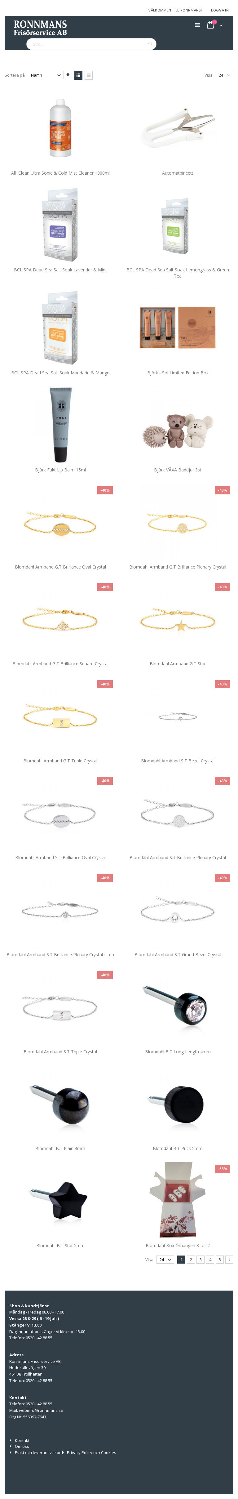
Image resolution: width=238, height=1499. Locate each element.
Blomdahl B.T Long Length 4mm (178, 1052)
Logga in (220, 10)
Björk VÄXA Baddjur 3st (177, 470)
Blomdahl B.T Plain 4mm (60, 1148)
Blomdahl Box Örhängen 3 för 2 (178, 1245)
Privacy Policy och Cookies (91, 1452)
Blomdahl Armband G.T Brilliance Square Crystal (60, 664)
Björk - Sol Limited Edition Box (178, 373)
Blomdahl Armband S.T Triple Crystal (60, 1052)
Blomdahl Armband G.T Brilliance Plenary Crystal (177, 567)
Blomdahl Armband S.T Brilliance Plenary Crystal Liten (60, 954)
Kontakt (22, 1440)
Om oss (22, 1446)
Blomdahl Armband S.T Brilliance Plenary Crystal (178, 857)
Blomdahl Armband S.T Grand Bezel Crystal (177, 954)
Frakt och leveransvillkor (38, 1452)
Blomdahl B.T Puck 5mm (178, 1148)
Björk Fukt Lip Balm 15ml (60, 470)
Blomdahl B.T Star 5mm (60, 1245)
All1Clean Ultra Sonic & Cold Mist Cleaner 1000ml (60, 173)
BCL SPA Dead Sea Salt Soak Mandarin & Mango (60, 373)
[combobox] (91, 44)
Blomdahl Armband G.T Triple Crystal (60, 761)
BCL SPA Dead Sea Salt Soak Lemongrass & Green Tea (177, 273)
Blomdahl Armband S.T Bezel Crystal (177, 761)
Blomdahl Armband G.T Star (178, 664)
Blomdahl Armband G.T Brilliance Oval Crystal (60, 567)
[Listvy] (89, 75)
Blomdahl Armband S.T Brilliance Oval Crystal (60, 857)
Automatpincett (177, 173)
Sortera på (15, 75)
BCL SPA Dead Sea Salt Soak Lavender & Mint (60, 270)
